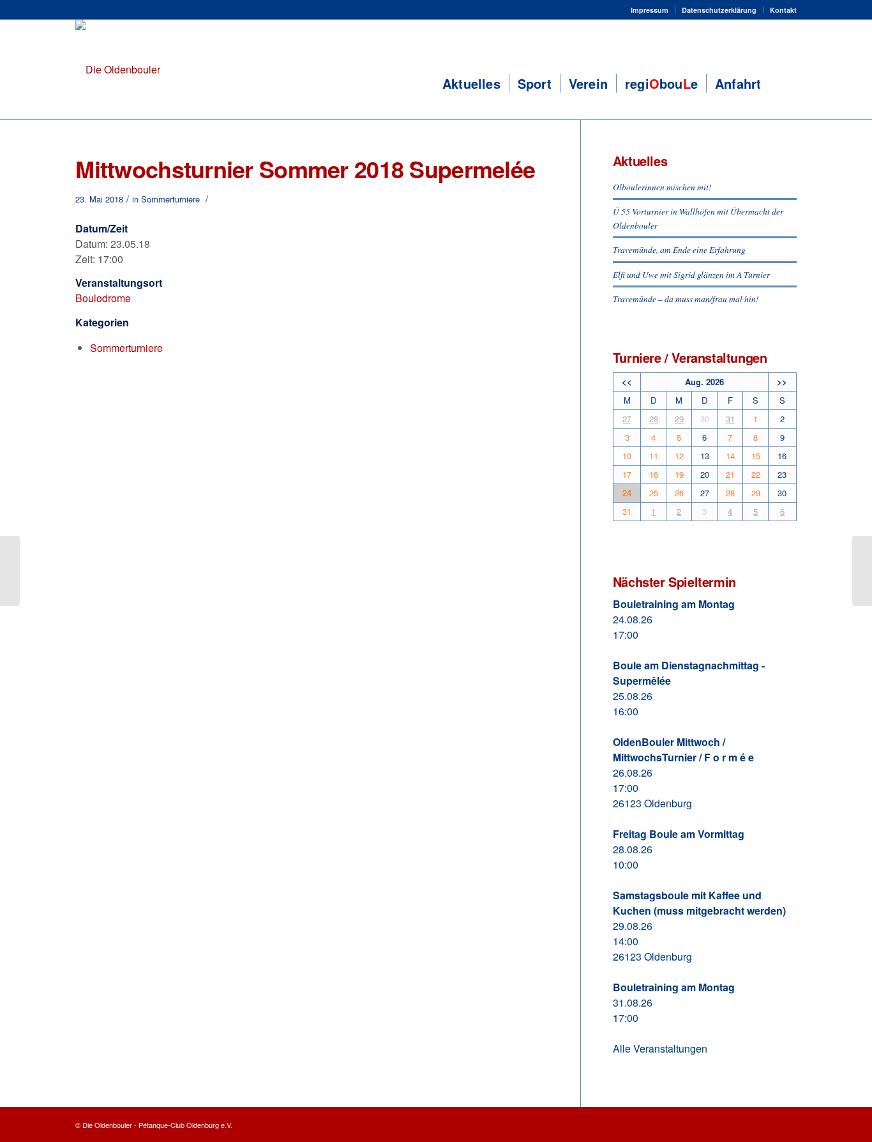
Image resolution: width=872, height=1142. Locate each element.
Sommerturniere (170, 199)
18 (653, 474)
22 (755, 474)
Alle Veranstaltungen (660, 1048)
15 (755, 456)
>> (782, 382)
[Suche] (782, 84)
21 (730, 474)
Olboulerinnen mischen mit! (662, 187)
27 (626, 419)
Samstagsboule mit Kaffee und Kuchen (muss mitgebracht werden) (699, 903)
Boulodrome (103, 298)
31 (730, 419)
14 (730, 456)
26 (679, 493)
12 (679, 456)
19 (679, 474)
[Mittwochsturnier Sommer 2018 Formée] (10, 571)
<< (627, 382)
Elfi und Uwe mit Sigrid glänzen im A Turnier (691, 274)
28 (653, 419)
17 (626, 474)
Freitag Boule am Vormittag (678, 833)
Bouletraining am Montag (674, 604)
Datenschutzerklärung (719, 10)
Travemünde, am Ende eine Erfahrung (679, 249)
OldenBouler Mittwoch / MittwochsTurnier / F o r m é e (683, 750)
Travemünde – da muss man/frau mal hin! (686, 299)
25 (653, 493)
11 (653, 456)
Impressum (649, 10)
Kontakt (783, 10)
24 (626, 493)
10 (626, 456)
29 (679, 419)
